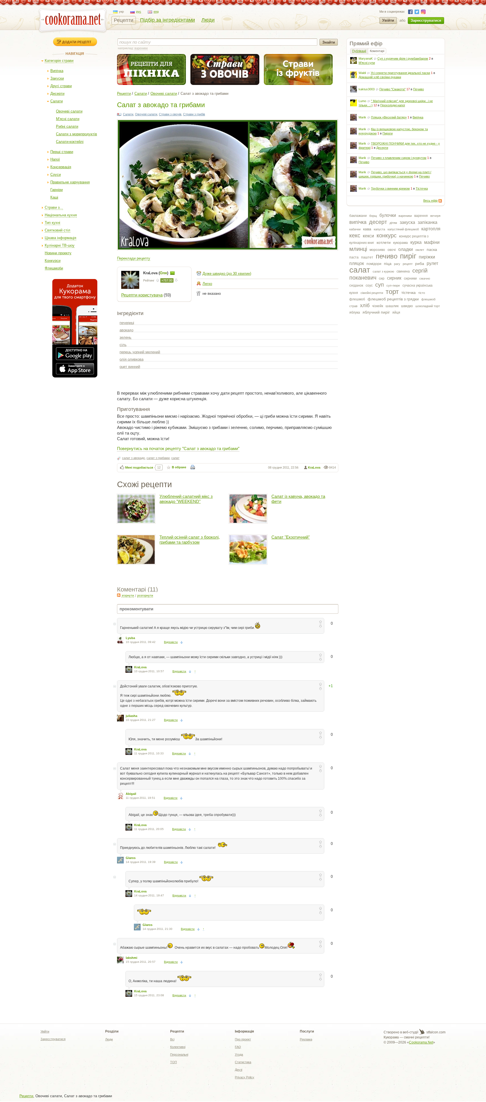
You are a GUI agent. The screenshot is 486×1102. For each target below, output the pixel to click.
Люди (208, 20)
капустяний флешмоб (403, 229)
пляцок (356, 263)
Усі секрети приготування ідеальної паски (400, 73)
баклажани (358, 216)
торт (392, 291)
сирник (394, 278)
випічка (357, 222)
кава (367, 229)
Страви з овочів (170, 114)
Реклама (306, 1039)
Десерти (57, 93)
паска (432, 249)
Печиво (418, 89)
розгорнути (145, 595)
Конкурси (52, 260)
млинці (358, 249)
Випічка (56, 71)
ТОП (173, 1062)
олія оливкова (131, 359)
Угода (239, 1054)
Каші (54, 197)
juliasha (131, 716)
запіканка (427, 222)
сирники (410, 278)
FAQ (238, 1047)
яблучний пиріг (376, 312)
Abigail (131, 793)
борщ (373, 215)
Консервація (60, 167)
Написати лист (172, 273)
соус (369, 285)
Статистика (243, 1062)
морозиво (377, 250)
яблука (354, 312)
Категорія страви (59, 61)
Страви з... (54, 207)
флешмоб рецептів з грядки (393, 299)
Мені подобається (139, 467)
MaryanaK (366, 58)
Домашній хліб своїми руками (380, 77)
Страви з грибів (194, 114)
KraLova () (156, 273)
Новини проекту (58, 253)
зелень (125, 337)
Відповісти (171, 642)
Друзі (238, 1069)
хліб (365, 305)
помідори (373, 264)
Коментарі (377, 51)
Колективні (177, 1047)
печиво (386, 256)
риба (419, 263)
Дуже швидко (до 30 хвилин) (226, 273)
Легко (207, 284)
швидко (407, 306)
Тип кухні (52, 223)
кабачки (355, 229)
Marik (362, 117)
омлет (419, 249)
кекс (354, 235)
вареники (405, 215)
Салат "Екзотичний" (290, 537)
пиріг (408, 256)
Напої (55, 159)
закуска (407, 222)
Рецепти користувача (142, 295)
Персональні (179, 1054)
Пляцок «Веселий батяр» (389, 117)
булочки (387, 215)
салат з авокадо (133, 458)
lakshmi (131, 957)
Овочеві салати (69, 111)
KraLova (314, 467)
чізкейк (377, 306)
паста (354, 257)
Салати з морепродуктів (76, 134)
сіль (123, 345)
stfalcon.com (436, 1032)
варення (421, 216)
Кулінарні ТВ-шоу (60, 245)
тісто (421, 292)
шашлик (392, 306)
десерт (378, 222)
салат (359, 270)
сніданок (356, 285)
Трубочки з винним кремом (390, 188)
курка (416, 242)
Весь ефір (430, 200)
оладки (405, 249)
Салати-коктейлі (70, 142)
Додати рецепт (76, 41)
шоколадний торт (427, 306)
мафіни (432, 242)
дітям (393, 222)
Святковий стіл (57, 230)
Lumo (362, 101)
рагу (397, 264)
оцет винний (130, 367)
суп (379, 285)
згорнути (128, 595)
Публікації (359, 51)
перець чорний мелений (140, 352)
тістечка (408, 292)
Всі (172, 1039)
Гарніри (56, 190)
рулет (432, 263)
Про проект (243, 1039)
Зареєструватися (426, 20)
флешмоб (357, 299)
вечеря (435, 215)
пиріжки (427, 257)
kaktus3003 (367, 89)
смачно (424, 278)
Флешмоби (54, 268)
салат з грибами (158, 458)
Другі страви (61, 86)
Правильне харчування (70, 182)
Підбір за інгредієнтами (167, 20)
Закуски (57, 78)
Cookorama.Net (421, 1042)
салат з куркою (383, 271)
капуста (379, 229)
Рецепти (123, 20)
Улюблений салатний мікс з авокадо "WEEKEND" (186, 499)
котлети (384, 242)
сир (381, 278)
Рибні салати (67, 126)
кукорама (400, 243)
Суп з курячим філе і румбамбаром (402, 58)
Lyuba (130, 638)
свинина (403, 271)
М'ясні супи (367, 62)
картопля (430, 228)
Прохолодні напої (392, 105)
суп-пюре (393, 285)
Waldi (362, 73)
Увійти (388, 20)
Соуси (55, 174)
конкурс (387, 235)
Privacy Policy (244, 1077)
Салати (56, 101)
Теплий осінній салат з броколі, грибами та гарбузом (189, 540)
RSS (440, 201)
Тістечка (422, 188)
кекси (368, 235)
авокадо (126, 330)
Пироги (387, 133)
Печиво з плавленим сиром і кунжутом (398, 157)
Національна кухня (61, 215)
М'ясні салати (67, 119)
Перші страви (61, 152)
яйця (396, 312)
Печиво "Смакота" (392, 89)
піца (388, 263)
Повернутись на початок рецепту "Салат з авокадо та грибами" (178, 448)
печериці (127, 323)
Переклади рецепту (133, 258)
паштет (367, 257)
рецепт (408, 264)
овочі (392, 250)
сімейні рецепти (372, 292)
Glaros (131, 858)
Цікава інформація (60, 238)
